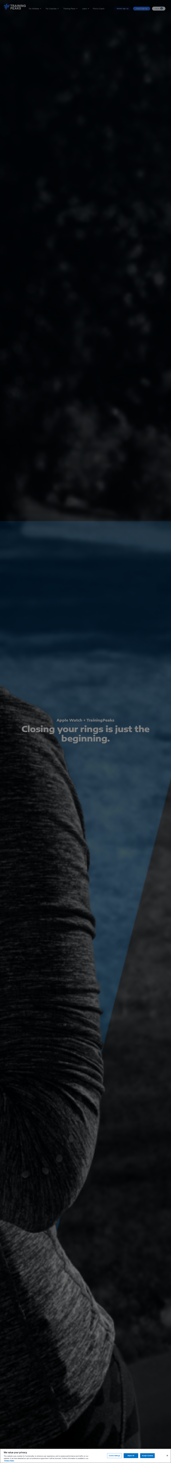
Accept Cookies (147, 1455)
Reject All (131, 1455)
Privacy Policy (9, 1460)
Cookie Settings (114, 1455)
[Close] (167, 1455)
